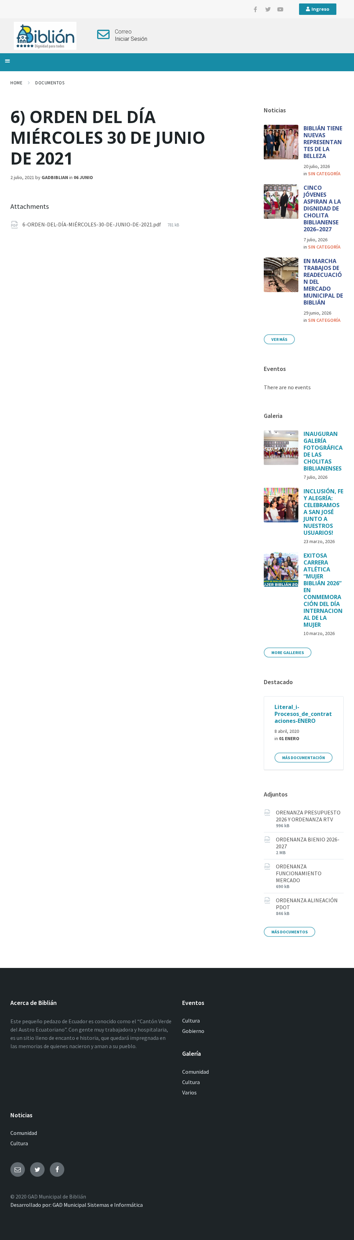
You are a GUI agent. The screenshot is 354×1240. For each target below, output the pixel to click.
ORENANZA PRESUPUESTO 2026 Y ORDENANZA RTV (308, 816)
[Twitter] (268, 9)
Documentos (49, 83)
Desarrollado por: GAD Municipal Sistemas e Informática (76, 1204)
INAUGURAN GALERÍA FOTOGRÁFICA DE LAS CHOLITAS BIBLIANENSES (323, 451)
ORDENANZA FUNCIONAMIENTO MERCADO (299, 873)
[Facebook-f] (255, 9)
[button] (7, 61)
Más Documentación (303, 757)
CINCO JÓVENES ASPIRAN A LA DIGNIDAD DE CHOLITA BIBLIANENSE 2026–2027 (322, 208)
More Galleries (287, 652)
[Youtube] (280, 9)
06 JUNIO (83, 177)
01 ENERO (289, 738)
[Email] (17, 1169)
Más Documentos (289, 931)
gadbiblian (54, 177)
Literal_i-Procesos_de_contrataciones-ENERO (303, 714)
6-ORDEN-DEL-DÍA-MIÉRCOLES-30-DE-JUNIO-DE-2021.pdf (92, 224)
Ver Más (279, 339)
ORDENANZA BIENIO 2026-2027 (307, 843)
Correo (123, 31)
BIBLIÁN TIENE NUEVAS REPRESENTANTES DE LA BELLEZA (323, 142)
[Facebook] (57, 1169)
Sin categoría (324, 173)
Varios (189, 1092)
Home (16, 83)
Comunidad (195, 1071)
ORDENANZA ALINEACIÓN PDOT (307, 904)
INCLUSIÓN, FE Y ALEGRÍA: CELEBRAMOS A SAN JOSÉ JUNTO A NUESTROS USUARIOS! (323, 512)
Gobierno (193, 1030)
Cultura (191, 1020)
